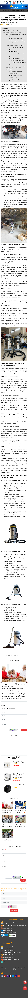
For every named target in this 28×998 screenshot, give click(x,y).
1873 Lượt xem (18, 22)
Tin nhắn (4, 866)
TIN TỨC (9, 10)
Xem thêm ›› (5, 699)
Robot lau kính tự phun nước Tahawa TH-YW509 (18, 762)
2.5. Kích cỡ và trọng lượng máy (16, 60)
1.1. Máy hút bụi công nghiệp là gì (16, 38)
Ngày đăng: (5, 22)
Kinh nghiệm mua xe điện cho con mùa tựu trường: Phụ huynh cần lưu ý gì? (7, 825)
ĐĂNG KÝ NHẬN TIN (14, 846)
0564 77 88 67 (13, 1)
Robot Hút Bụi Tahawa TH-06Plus (19, 785)
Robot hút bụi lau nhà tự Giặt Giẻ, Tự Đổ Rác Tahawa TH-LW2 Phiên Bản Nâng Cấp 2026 (18, 775)
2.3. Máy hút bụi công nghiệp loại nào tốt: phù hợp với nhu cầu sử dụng (16, 54)
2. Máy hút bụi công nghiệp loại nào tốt (15, 45)
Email (3, 855)
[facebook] (7, 3)
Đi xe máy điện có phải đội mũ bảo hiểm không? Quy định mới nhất (7, 840)
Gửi (24, 729)
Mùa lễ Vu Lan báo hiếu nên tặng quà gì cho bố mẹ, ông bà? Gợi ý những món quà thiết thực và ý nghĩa (13, 683)
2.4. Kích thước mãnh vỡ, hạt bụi (16, 58)
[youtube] (14, 3)
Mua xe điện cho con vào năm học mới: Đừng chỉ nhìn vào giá (20, 825)
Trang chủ (3, 10)
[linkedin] (20, 3)
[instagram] (17, 3)
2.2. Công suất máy (13, 51)
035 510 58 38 (21, 1)
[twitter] (10, 3)
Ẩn (8, 28)
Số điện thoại (5, 861)
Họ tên (3, 849)
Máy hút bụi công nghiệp (7, 100)
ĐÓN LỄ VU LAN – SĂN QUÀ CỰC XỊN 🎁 (20, 811)
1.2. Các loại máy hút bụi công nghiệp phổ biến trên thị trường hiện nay (17, 41)
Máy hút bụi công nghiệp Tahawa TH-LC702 (15, 480)
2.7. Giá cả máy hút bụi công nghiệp (17, 66)
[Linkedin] (12, 656)
